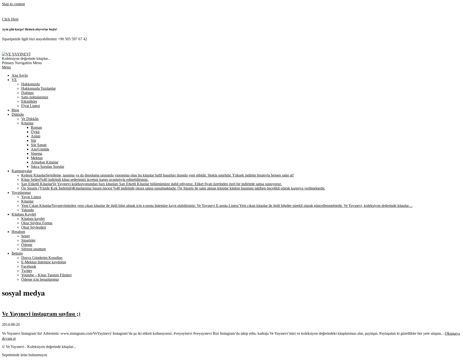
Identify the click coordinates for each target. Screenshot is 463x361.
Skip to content (13, 4)
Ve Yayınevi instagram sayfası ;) (41, 313)
